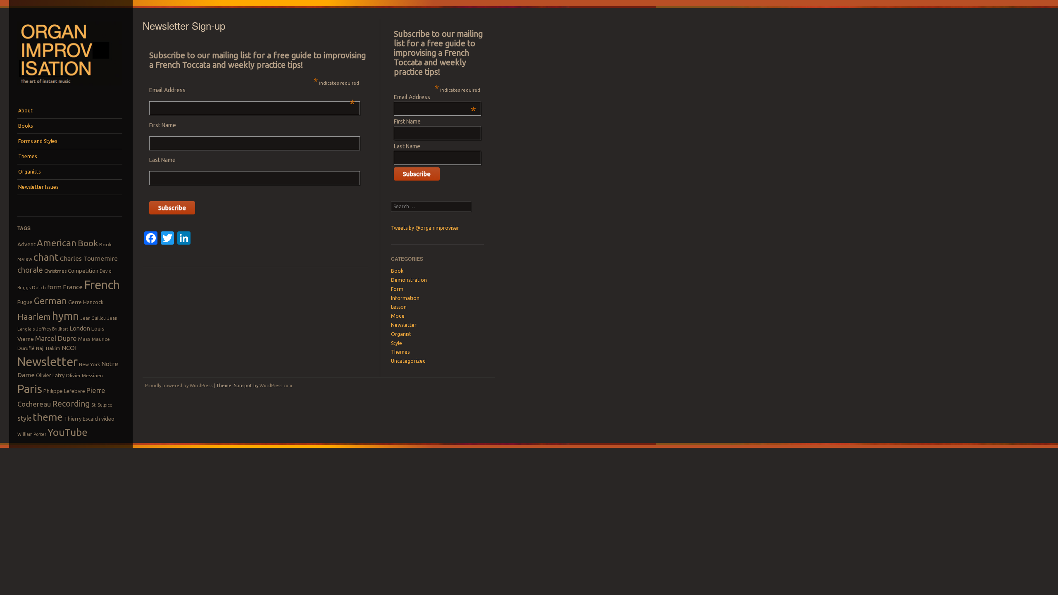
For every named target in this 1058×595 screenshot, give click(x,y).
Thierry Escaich (82, 418)
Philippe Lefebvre (64, 391)
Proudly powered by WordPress (178, 385)
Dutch (39, 287)
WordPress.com (276, 385)
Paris (29, 388)
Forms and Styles (37, 141)
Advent (26, 244)
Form (397, 289)
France (73, 286)
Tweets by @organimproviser (425, 228)
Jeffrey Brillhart (52, 328)
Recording (71, 403)
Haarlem (34, 316)
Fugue (25, 302)
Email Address (252, 90)
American (56, 243)
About (25, 110)
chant (46, 257)
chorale (30, 270)
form (54, 286)
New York (89, 364)
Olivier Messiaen (84, 375)
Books (25, 126)
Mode (398, 316)
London (79, 328)
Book (88, 243)
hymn (65, 316)
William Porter (31, 434)
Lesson (399, 306)
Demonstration (409, 280)
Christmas (55, 271)
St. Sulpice (101, 404)
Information (405, 298)
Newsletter (47, 361)
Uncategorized (408, 361)
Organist (401, 334)
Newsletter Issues (38, 187)
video (107, 418)
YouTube (68, 432)
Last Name (162, 160)
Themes (27, 156)
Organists (29, 171)
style (24, 418)
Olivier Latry (50, 375)
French (102, 285)
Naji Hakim (48, 348)
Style (396, 343)
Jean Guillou (93, 318)
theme (48, 417)
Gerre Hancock (86, 302)
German (50, 301)
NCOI (69, 347)
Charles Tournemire (89, 258)
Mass (84, 339)
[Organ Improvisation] (69, 87)
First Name (162, 125)
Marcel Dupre (56, 338)
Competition (83, 270)
